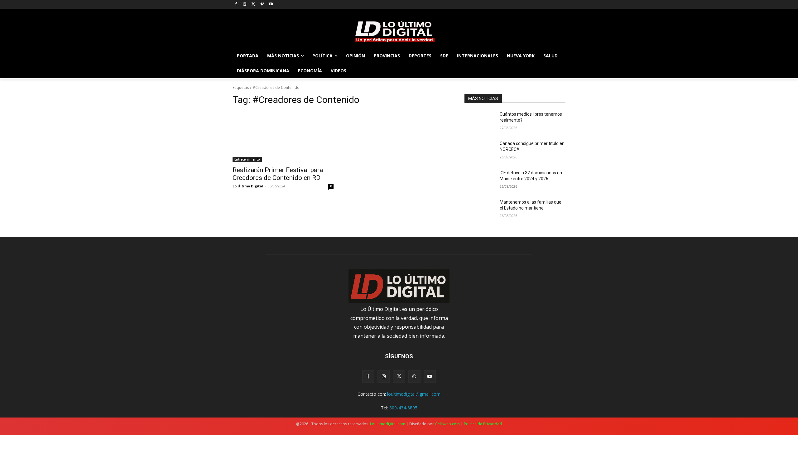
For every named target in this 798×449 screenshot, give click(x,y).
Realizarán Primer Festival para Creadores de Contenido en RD (278, 173)
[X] (253, 4)
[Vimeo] (262, 4)
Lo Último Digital (248, 186)
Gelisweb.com (447, 424)
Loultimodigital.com (387, 424)
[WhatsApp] (414, 376)
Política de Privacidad (483, 424)
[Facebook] (236, 4)
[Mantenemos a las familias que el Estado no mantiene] (479, 209)
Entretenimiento (247, 159)
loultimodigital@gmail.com (413, 394)
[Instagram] (244, 4)
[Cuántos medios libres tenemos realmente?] (479, 122)
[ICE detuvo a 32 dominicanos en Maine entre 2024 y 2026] (479, 180)
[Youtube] (270, 4)
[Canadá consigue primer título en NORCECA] (479, 151)
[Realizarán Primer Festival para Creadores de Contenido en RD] (283, 137)
